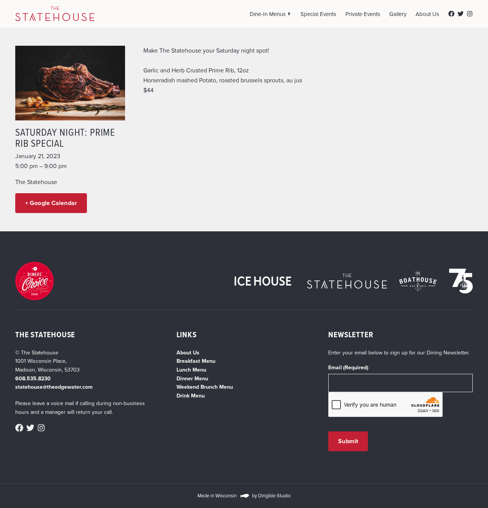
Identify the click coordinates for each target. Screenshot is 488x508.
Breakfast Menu (196, 361)
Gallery (397, 14)
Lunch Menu (191, 369)
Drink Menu (191, 395)
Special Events (318, 14)
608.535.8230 (33, 378)
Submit (348, 441)
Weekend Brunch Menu (205, 387)
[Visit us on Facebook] (451, 14)
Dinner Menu (192, 378)
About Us (427, 14)
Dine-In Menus (268, 14)
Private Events (362, 14)
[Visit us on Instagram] (470, 14)
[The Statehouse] (55, 13)
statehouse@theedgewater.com (54, 387)
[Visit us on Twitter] (461, 14)
